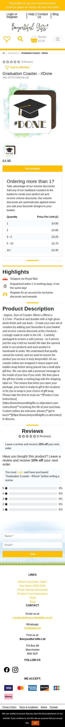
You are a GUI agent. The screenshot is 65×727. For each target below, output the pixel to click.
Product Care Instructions (33, 593)
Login (20, 472)
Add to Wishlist (16, 67)
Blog (55, 14)
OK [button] (35, 723)
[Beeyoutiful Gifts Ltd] (32, 27)
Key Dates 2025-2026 (33, 585)
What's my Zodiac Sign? (32, 581)
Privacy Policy (9, 707)
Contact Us (43, 16)
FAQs (32, 597)
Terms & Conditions (28, 707)
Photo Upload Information (33, 589)
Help (31, 14)
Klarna (44, 707)
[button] (7, 112)
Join (32, 554)
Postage (54, 707)
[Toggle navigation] (57, 39)
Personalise (32, 168)
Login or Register (12, 16)
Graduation (13, 53)
